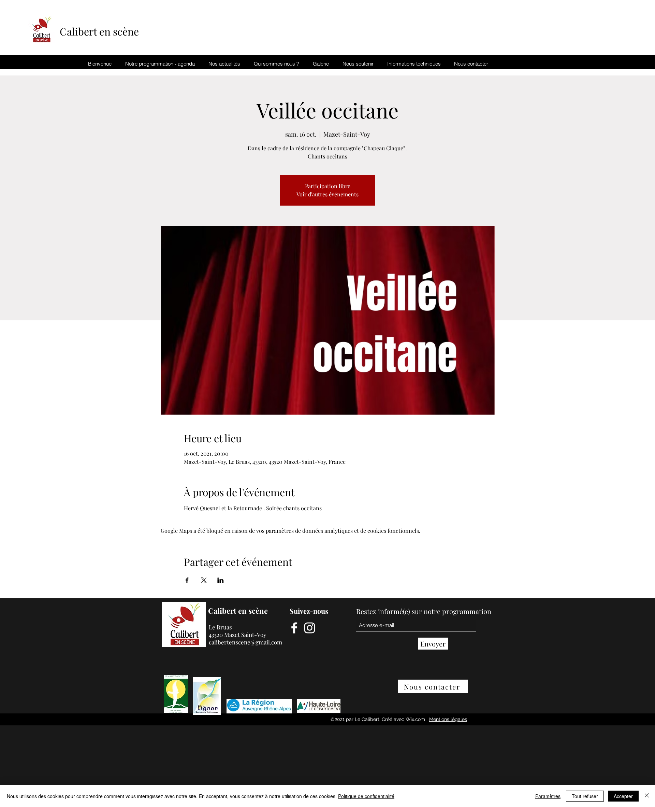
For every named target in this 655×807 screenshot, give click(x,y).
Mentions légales (448, 719)
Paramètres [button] (548, 796)
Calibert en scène (100, 31)
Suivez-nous (309, 610)
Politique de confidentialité (366, 796)
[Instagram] (309, 628)
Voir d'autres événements (327, 194)
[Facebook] (294, 628)
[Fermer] (647, 796)
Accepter (623, 796)
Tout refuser (585, 796)
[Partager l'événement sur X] (204, 580)
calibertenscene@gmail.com (245, 642)
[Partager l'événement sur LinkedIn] (220, 580)
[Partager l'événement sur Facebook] (187, 580)
